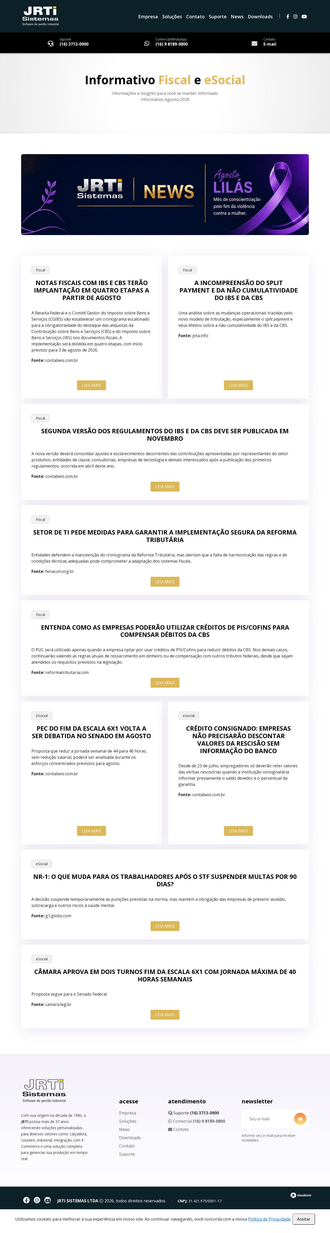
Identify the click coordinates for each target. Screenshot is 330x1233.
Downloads (260, 16)
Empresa (148, 16)
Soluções (172, 16)
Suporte (218, 16)
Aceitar (303, 1219)
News (237, 16)
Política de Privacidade (269, 1219)
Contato (195, 16)
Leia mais (91, 385)
